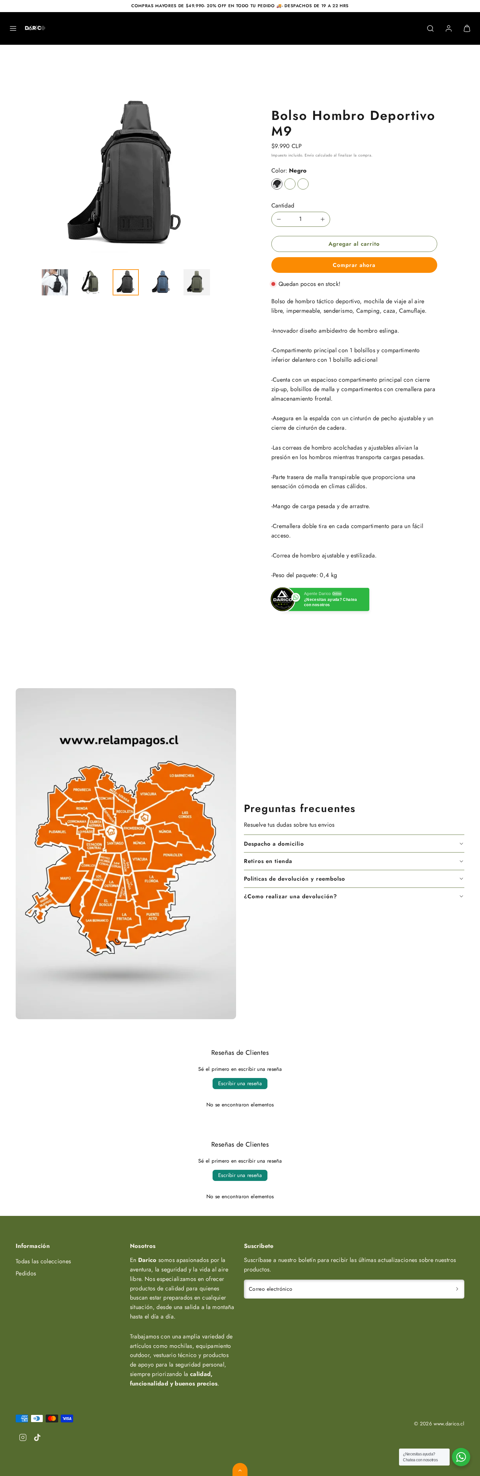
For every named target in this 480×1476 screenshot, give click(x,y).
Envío (309, 155)
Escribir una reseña (240, 1083)
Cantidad (283, 205)
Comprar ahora (354, 265)
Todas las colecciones (43, 1261)
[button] (13, 28)
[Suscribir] (457, 1289)
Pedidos (26, 1273)
